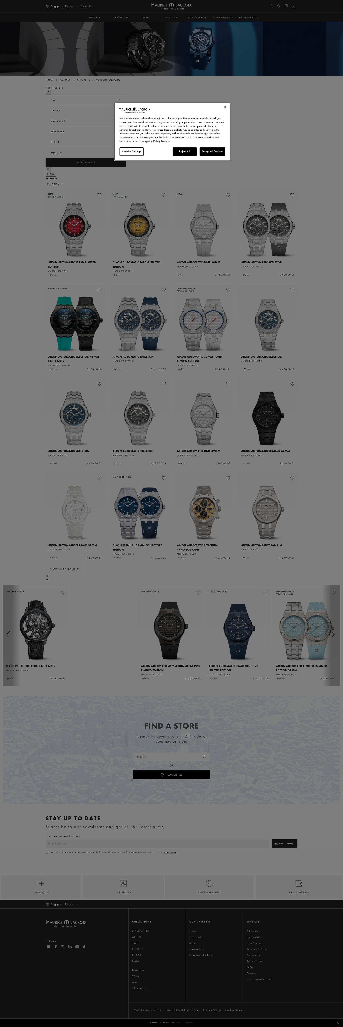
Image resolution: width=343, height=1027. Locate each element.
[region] (172, 132)
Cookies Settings (131, 151)
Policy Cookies (161, 141)
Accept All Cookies (212, 151)
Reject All (184, 151)
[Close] (225, 107)
